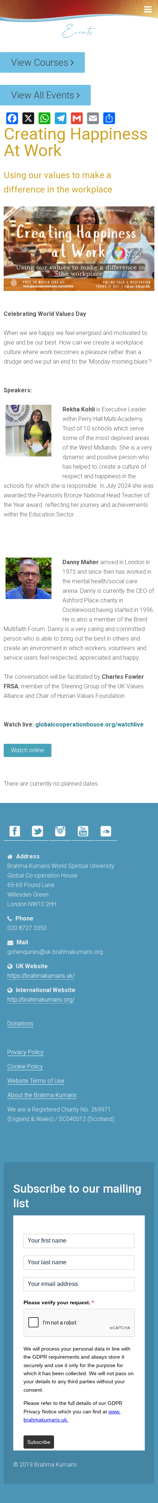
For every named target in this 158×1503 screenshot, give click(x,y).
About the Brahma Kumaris (41, 1095)
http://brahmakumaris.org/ (41, 999)
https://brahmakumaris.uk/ (41, 975)
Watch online (27, 750)
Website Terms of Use (35, 1080)
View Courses (41, 62)
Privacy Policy (25, 1052)
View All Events (43, 95)
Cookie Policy (25, 1066)
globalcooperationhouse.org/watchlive (89, 724)
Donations (20, 1023)
